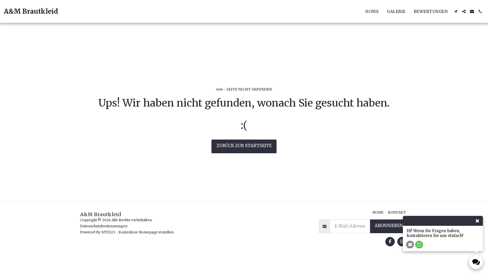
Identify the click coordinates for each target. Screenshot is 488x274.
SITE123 (108, 232)
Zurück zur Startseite (244, 145)
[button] (456, 11)
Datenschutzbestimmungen (103, 226)
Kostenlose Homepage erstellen (146, 232)
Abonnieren (389, 225)
